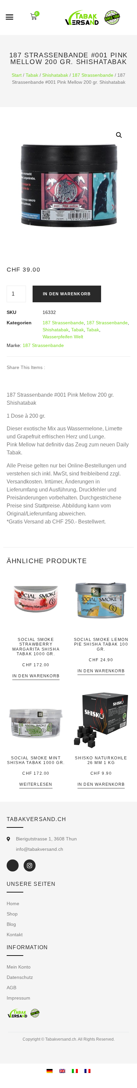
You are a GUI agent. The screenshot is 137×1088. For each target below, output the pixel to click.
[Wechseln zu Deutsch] (49, 1070)
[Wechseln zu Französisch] (87, 1070)
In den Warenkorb (67, 294)
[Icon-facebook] (13, 865)
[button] (9, 16)
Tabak (32, 75)
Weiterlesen (35, 784)
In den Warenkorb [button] (36, 676)
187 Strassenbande (92, 75)
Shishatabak (55, 75)
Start (17, 75)
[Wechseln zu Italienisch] (74, 1070)
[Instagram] (30, 865)
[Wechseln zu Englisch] (62, 1070)
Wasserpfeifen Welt (63, 336)
